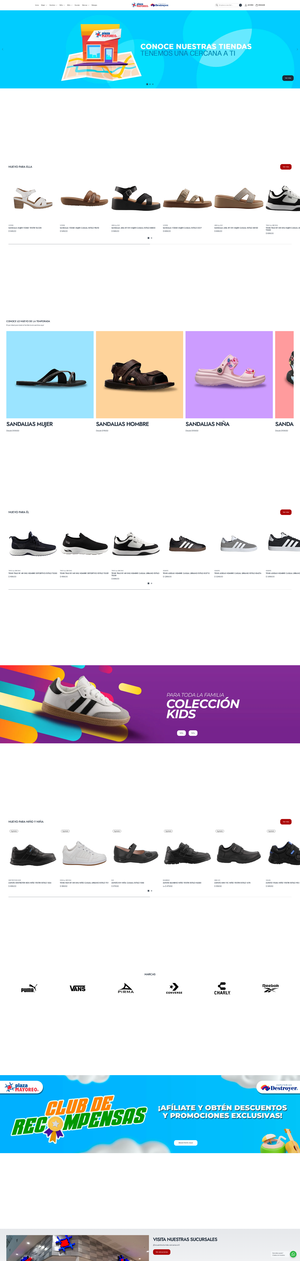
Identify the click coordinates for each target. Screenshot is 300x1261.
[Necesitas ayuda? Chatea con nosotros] (293, 1254)
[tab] (147, 84)
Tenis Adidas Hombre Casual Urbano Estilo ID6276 (237, 573)
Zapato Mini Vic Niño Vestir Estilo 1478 (232, 883)
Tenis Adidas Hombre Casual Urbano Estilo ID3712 (186, 573)
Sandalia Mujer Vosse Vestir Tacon (25, 228)
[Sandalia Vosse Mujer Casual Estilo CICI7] (187, 198)
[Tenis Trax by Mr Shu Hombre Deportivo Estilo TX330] (33, 543)
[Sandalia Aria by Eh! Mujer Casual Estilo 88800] (136, 198)
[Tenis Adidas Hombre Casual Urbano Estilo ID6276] (238, 543)
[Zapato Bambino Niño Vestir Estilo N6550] (187, 853)
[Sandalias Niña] (139, 374)
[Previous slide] (2, 49)
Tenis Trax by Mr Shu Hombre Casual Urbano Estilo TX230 (135, 574)
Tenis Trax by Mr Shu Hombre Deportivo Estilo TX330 (32, 573)
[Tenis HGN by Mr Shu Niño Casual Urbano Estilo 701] (84, 853)
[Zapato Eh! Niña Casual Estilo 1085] (136, 853)
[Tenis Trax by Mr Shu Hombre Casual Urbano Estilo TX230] (136, 543)
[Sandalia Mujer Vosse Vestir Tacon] (33, 198)
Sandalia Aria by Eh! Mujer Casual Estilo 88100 (236, 228)
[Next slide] (297, 49)
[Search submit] (240, 5)
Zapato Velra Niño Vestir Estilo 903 (282, 883)
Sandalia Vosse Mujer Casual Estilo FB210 (79, 228)
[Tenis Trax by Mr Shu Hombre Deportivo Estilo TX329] (84, 543)
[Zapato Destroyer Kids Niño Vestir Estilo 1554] (33, 853)
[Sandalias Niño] (229, 374)
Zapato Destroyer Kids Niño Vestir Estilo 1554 (29, 883)
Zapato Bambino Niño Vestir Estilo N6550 (182, 883)
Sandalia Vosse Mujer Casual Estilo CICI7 (182, 228)
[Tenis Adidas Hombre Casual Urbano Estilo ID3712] (187, 543)
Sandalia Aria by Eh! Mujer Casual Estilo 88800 (133, 228)
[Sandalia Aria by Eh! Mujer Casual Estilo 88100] (238, 198)
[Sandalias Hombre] (50, 374)
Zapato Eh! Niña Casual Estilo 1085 (127, 883)
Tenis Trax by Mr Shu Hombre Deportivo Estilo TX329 (84, 573)
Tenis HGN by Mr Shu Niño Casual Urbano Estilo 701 (84, 883)
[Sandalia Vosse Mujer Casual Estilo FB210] (84, 198)
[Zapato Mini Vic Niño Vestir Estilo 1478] (238, 853)
